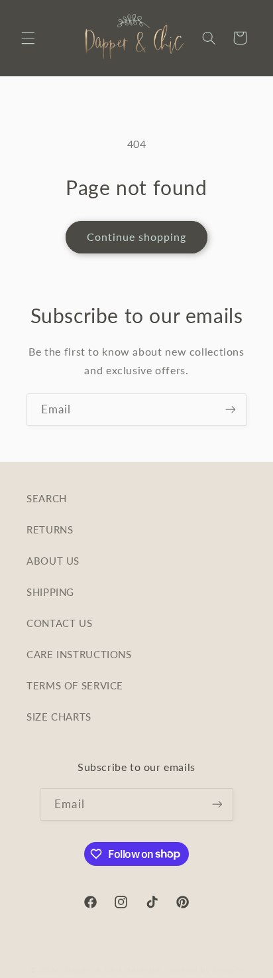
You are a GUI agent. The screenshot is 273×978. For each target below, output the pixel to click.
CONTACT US (59, 623)
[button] (28, 38)
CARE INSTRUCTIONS (79, 654)
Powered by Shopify (203, 969)
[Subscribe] (230, 409)
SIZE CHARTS (59, 717)
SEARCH (47, 498)
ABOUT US (53, 561)
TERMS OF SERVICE (75, 685)
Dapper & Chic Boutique (113, 969)
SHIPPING (50, 592)
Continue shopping (137, 236)
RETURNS (50, 529)
